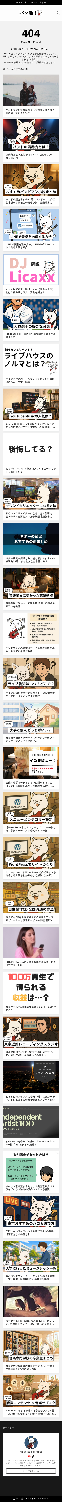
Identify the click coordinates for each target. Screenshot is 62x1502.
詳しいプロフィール (31, 1471)
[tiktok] (33, 1456)
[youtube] (29, 1456)
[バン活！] (31, 13)
